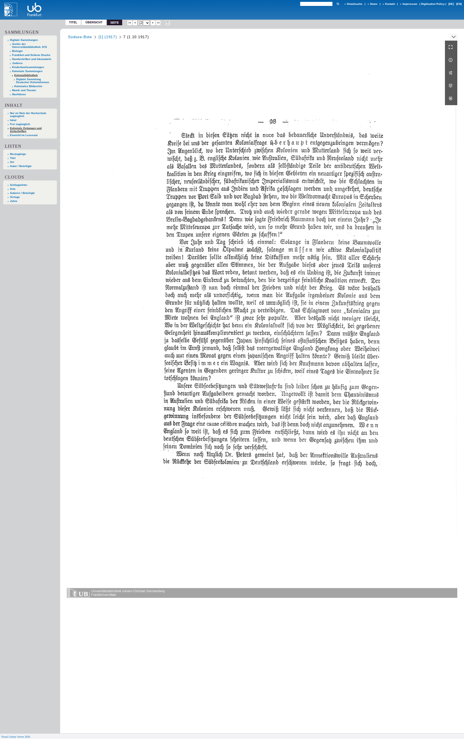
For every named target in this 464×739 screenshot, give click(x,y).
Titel (73, 22)
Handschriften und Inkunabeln (31, 59)
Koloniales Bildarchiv (28, 86)
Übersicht (94, 22)
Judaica (17, 63)
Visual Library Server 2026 (15, 736)
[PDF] (451, 85)
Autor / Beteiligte (21, 166)
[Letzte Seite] (158, 23)
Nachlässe (19, 94)
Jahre (13, 201)
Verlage (15, 197)
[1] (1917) (108, 37)
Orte (13, 188)
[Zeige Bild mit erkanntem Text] (167, 23)
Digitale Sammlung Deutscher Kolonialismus (32, 81)
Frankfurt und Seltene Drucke (31, 55)
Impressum (410, 3)
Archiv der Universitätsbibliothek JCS (29, 45)
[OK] (337, 4)
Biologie (17, 50)
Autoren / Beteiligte (22, 192)
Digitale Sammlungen (24, 39)
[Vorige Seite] (135, 23)
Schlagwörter (18, 184)
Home (374, 3)
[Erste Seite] (129, 23)
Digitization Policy (433, 3)
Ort (12, 162)
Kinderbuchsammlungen (28, 67)
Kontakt (390, 3)
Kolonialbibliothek (26, 75)
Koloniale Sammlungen (27, 71)
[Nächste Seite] (153, 23)
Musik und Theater (24, 90)
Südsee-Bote (80, 37)
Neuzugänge (18, 153)
